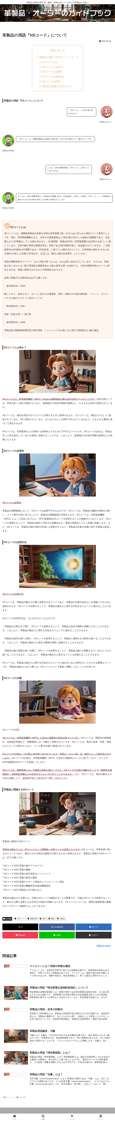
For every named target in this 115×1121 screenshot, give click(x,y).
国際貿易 (33, 919)
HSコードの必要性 (52, 71)
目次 (53, 50)
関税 (53, 919)
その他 (8, 919)
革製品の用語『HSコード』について (58, 57)
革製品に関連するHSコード (57, 86)
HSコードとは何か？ (53, 67)
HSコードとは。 (51, 62)
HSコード (21, 919)
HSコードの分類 (51, 81)
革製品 (62, 919)
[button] (93, 935)
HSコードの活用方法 (53, 76)
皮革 (44, 919)
